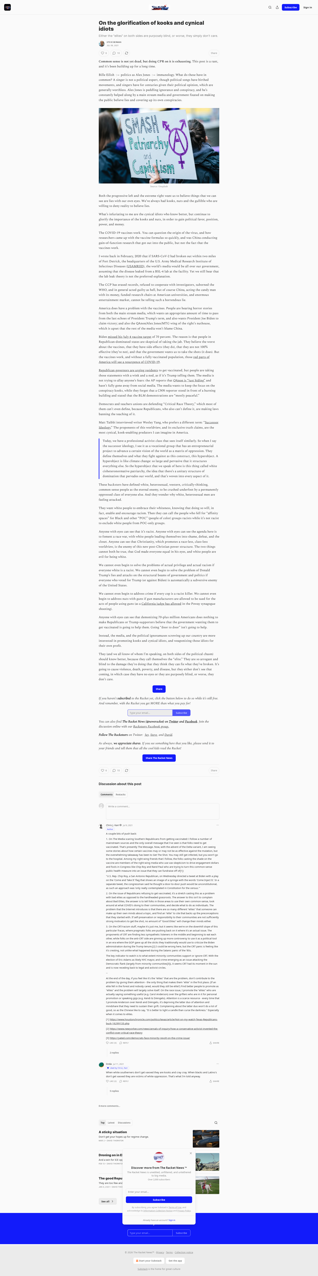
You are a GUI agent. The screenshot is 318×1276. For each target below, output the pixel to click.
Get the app (175, 1260)
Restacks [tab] (120, 794)
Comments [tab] (106, 794)
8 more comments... (109, 1105)
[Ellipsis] (217, 825)
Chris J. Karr (112, 825)
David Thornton (115, 1140)
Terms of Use (175, 1207)
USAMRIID (135, 266)
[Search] (270, 7)
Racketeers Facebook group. (151, 726)
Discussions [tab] (124, 1122)
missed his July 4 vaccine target (129, 336)
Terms (169, 1252)
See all (105, 1201)
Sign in (307, 7)
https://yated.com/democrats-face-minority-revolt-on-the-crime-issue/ (150, 1038)
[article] (159, 1139)
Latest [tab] (111, 1122)
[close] (190, 1153)
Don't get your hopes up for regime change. (124, 1136)
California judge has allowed (161, 603)
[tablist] (113, 794)
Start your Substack (150, 1260)
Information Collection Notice (158, 1210)
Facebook (191, 721)
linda (109, 1063)
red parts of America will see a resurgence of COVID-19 (154, 360)
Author (110, 829)
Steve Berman (114, 42)
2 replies (114, 1052)
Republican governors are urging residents (128, 370)
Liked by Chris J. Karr (119, 1068)
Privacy (160, 1252)
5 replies (114, 1091)
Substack (143, 1269)
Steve (153, 734)
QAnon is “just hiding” (189, 380)
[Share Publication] (277, 7)
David (168, 734)
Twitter (173, 721)
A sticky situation (113, 1132)
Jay (147, 734)
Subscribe (291, 7)
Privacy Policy (184, 1210)
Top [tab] (103, 1122)
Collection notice (184, 1252)
